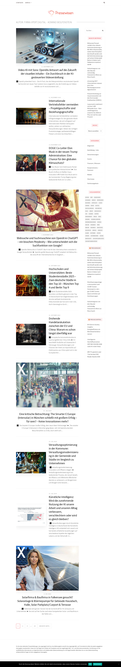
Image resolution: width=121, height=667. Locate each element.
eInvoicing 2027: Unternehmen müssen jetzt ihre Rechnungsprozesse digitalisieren (94, 85)
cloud (100, 202)
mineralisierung (95, 219)
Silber (87, 233)
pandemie (93, 224)
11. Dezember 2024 (47, 67)
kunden (91, 213)
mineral (87, 219)
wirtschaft (88, 238)
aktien (87, 197)
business (87, 202)
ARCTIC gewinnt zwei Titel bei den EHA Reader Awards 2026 (94, 354)
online (87, 224)
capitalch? (94, 202)
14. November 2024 (55, 145)
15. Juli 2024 (53, 493)
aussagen (87, 200)
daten (92, 205)
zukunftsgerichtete (98, 238)
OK (90, 664)
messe (95, 216)
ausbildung (97, 197)
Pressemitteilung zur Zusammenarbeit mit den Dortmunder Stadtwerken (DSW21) (94, 97)
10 (35, 626)
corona (87, 205)
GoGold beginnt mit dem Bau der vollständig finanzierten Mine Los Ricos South (94, 73)
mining (99, 222)
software (92, 233)
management (88, 216)
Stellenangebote (92, 183)
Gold (86, 211)
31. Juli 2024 (47, 411)
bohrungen (100, 200)
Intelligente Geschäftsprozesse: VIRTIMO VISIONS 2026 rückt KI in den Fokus (94, 342)
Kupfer (96, 213)
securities (88, 230)
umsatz (87, 235)
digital (97, 205)
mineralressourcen (90, 222)
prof (98, 224)
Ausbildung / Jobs (93, 150)
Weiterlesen (97, 664)
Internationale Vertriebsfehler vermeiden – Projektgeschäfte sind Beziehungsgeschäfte (63, 106)
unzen (101, 235)
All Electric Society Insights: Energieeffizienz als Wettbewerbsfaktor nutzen (93, 329)
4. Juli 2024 (47, 594)
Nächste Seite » (44, 626)
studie (98, 233)
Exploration (98, 208)
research (93, 227)
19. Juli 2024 (53, 441)
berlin (93, 200)
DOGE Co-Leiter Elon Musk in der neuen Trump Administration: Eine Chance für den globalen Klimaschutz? (63, 155)
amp (91, 197)
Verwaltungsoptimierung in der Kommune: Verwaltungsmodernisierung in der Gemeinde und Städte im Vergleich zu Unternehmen (63, 454)
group (91, 211)
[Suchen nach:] (95, 30)
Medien (89, 175)
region (87, 227)
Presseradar (95, 248)
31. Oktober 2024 (54, 265)
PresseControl (95, 319)
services (100, 230)
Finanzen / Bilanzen (93, 163)
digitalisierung (89, 208)
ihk (86, 213)
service (94, 230)
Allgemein (90, 146)
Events (89, 159)
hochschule (98, 211)
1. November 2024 (47, 235)
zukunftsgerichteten (91, 241)
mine (99, 216)
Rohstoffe (100, 227)
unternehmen (94, 235)
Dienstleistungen (93, 154)
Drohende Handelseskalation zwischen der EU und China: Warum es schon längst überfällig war (62, 326)
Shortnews (90, 179)
